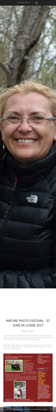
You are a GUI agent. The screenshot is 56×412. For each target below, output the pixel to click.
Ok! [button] (52, 409)
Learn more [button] (45, 409)
